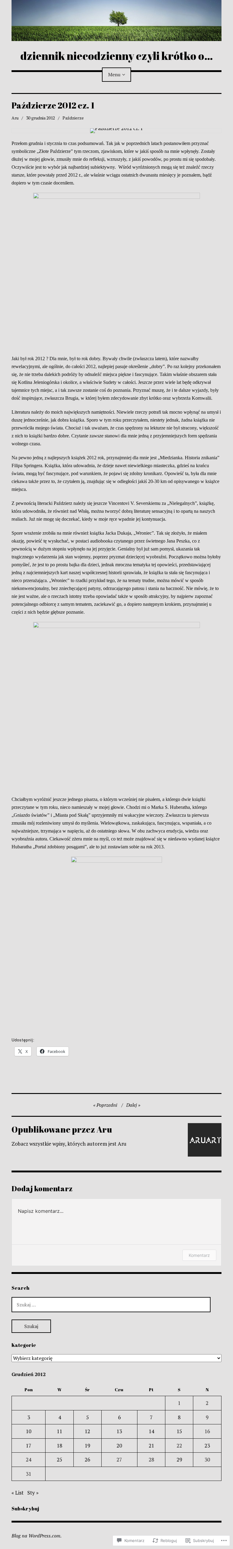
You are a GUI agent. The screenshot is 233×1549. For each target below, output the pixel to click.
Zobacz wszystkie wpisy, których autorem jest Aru (69, 1143)
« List (18, 1492)
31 (28, 1473)
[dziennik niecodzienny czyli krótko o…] (116, 20)
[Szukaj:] (111, 1304)
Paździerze (73, 118)
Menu (114, 74)
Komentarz (199, 1255)
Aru (15, 118)
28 (151, 1459)
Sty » (33, 1492)
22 (179, 1445)
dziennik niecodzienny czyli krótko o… (116, 55)
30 (207, 1459)
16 (207, 1431)
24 (28, 1459)
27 (119, 1459)
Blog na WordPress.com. (37, 1535)
